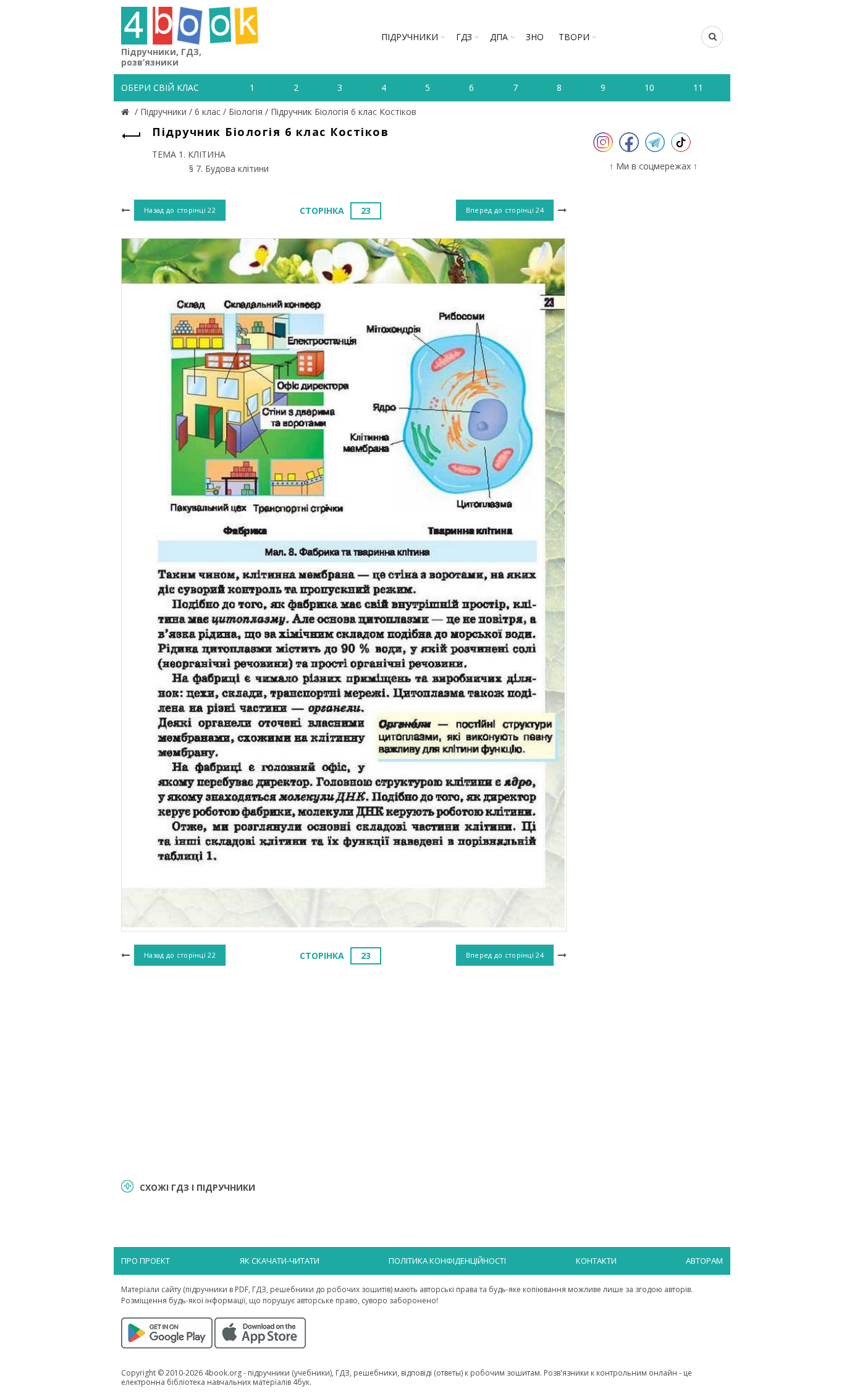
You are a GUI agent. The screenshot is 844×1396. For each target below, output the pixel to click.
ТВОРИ (574, 37)
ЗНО (535, 37)
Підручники (409, 37)
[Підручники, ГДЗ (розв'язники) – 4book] (126, 111)
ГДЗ (464, 37)
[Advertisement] (344, 1070)
